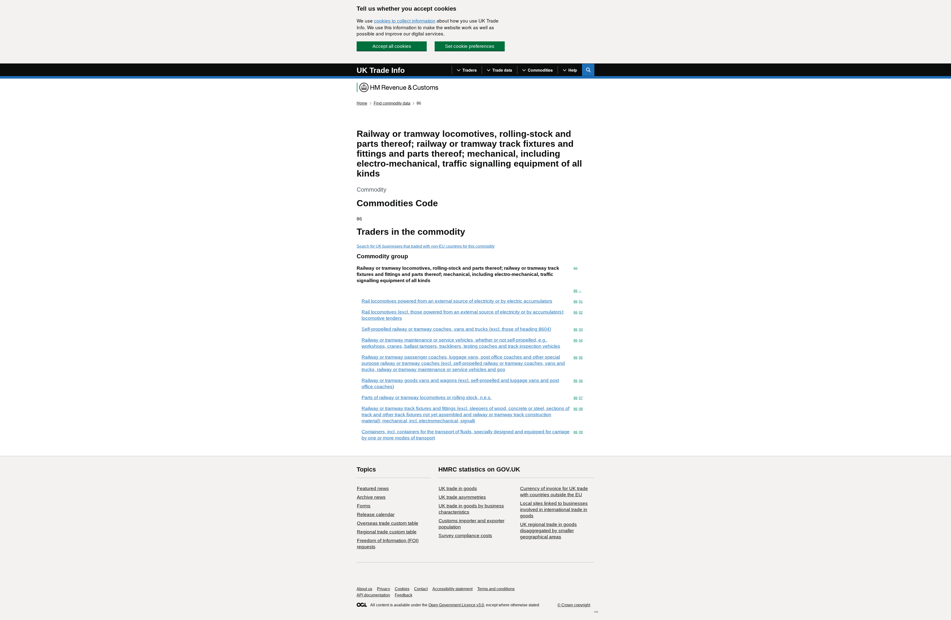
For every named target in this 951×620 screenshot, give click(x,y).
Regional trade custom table (387, 531)
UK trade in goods (458, 488)
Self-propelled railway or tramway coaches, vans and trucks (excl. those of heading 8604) (456, 329)
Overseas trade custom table (387, 523)
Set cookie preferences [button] (469, 46)
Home (362, 103)
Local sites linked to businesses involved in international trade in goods (554, 509)
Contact (421, 589)
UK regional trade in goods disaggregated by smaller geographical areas (548, 530)
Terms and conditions (496, 589)
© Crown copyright (573, 605)
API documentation (373, 595)
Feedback (403, 595)
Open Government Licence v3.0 (456, 605)
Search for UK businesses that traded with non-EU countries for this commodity (426, 246)
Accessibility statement (452, 589)
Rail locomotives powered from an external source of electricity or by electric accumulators (457, 301)
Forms (363, 505)
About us (364, 589)
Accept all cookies (391, 46)
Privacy (383, 589)
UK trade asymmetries (462, 497)
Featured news (373, 488)
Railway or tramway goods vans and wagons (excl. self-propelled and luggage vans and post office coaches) (460, 383)
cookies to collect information (404, 21)
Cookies (402, 589)
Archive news (371, 497)
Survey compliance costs (465, 535)
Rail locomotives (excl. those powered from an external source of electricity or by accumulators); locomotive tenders (463, 315)
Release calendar (376, 514)
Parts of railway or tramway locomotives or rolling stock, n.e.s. (427, 397)
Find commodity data (392, 103)
